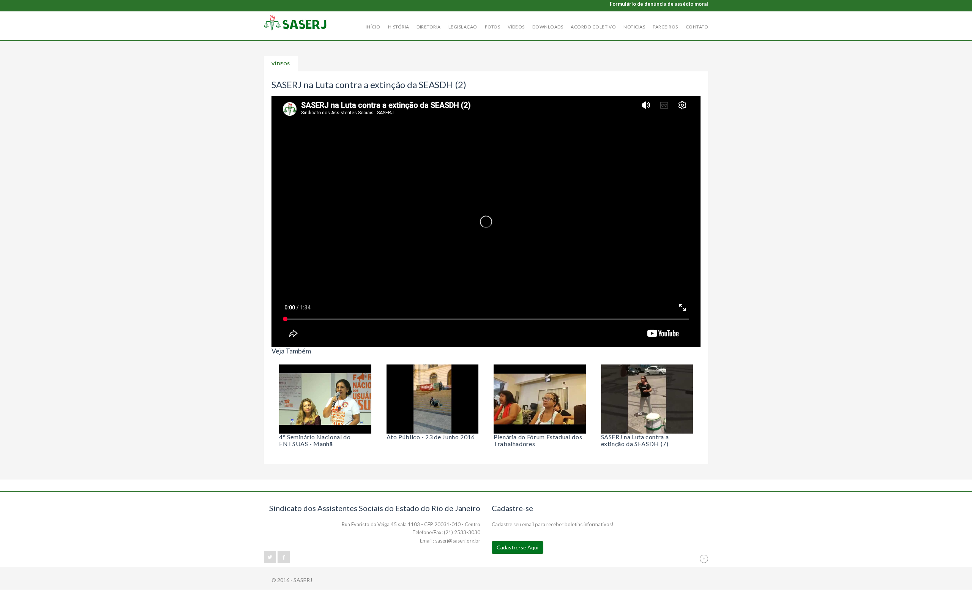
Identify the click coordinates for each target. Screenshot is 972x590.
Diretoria (428, 27)
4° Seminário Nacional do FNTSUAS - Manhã (314, 439)
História (398, 27)
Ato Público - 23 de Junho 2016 (431, 437)
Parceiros (665, 27)
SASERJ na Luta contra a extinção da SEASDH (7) (635, 439)
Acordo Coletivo (593, 27)
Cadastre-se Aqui (517, 547)
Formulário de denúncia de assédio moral (659, 4)
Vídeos (516, 27)
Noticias (634, 27)
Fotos (492, 27)
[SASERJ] (295, 22)
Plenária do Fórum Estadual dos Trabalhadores (538, 439)
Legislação (462, 27)
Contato (697, 27)
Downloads (547, 27)
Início (373, 27)
